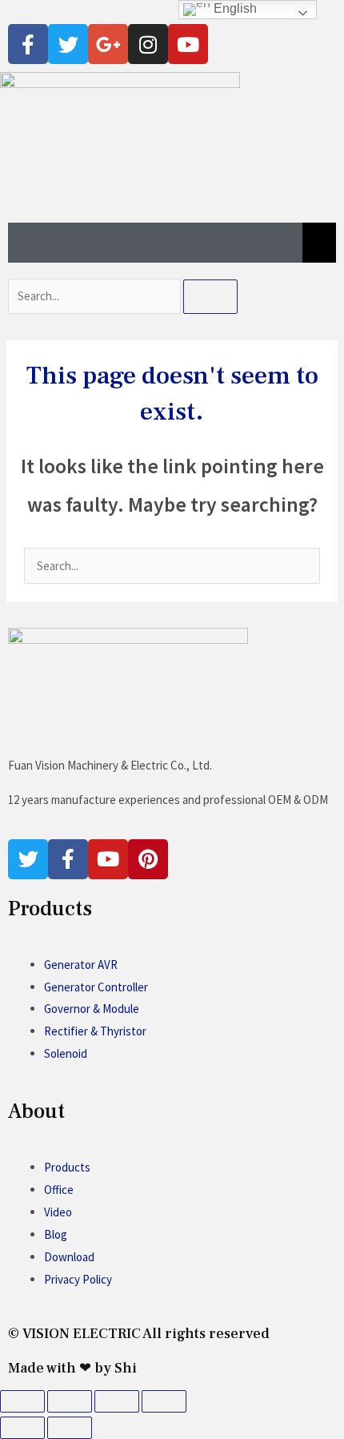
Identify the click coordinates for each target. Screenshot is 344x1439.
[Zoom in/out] (22, 1401)
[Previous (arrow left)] (22, 1428)
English (233, 8)
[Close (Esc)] (164, 1401)
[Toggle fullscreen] (69, 1401)
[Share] (116, 1401)
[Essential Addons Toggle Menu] (319, 243)
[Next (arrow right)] (69, 1428)
